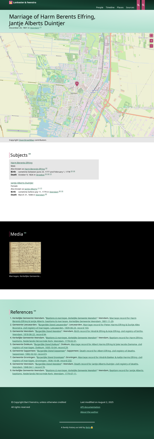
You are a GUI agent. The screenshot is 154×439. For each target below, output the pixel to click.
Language (138, 5)
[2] (46, 168)
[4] (74, 171)
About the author (89, 411)
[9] (62, 191)
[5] (46, 174)
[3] (72, 171)
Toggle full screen (151, 35)
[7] (51, 174)
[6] (48, 174)
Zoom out (151, 46)
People (99, 7)
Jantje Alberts (31, 189)
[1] (40, 27)
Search (143, 5)
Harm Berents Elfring (21, 162)
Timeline (110, 7)
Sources (130, 7)
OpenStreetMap (26, 140)
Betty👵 (89, 427)
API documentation (90, 407)
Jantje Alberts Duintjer (22, 182)
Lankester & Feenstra (24, 2)
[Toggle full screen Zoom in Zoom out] (77, 85)
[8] (60, 191)
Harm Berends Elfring (35, 168)
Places (120, 7)
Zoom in (151, 40)
